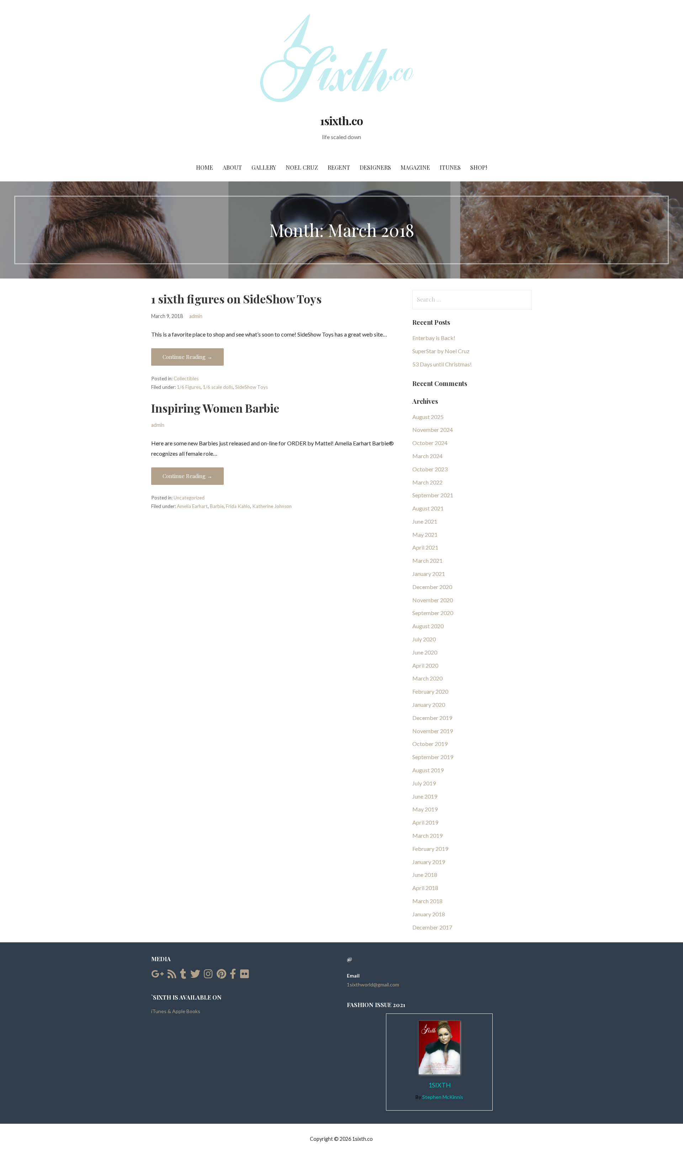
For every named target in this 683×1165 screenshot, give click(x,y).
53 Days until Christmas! (442, 364)
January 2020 (428, 704)
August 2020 (428, 626)
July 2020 (424, 639)
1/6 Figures (189, 387)
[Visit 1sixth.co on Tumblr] (183, 976)
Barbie (217, 506)
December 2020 (432, 586)
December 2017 (432, 927)
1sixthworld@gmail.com (373, 984)
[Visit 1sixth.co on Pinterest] (221, 976)
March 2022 (427, 482)
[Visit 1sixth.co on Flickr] (244, 976)
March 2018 (427, 900)
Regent (339, 167)
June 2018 (424, 874)
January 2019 (428, 861)
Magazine (415, 167)
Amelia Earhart (192, 506)
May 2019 (425, 809)
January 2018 (428, 914)
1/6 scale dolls (218, 387)
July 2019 (424, 783)
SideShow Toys (251, 387)
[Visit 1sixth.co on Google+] (157, 976)
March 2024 (427, 455)
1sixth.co (341, 120)
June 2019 (424, 796)
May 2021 (425, 534)
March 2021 (427, 560)
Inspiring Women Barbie (215, 407)
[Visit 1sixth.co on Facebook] (233, 976)
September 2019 (432, 756)
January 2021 (428, 573)
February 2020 (430, 691)
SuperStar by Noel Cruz (441, 351)
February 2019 (430, 848)
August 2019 (428, 770)
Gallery (264, 167)
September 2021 (432, 495)
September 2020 (432, 612)
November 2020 (432, 600)
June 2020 (424, 652)
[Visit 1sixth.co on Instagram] (208, 976)
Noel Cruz (302, 167)
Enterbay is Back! (433, 337)
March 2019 (427, 835)
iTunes (450, 167)
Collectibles (186, 378)
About (232, 167)
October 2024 (430, 442)
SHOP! (478, 167)
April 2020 (425, 665)
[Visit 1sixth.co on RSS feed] (172, 976)
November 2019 (432, 730)
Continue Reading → (187, 356)
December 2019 (432, 717)
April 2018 (425, 887)
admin (195, 316)
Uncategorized (189, 498)
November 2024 (432, 429)
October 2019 (430, 743)
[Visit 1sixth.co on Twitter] (195, 976)
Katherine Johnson (272, 506)
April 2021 (425, 547)
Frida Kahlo (238, 506)
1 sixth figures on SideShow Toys (236, 298)
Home (204, 167)
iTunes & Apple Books (175, 1011)
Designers (375, 167)
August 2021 (428, 508)
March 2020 (427, 678)
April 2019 (425, 822)
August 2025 (428, 416)
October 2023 (430, 469)
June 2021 (424, 521)
